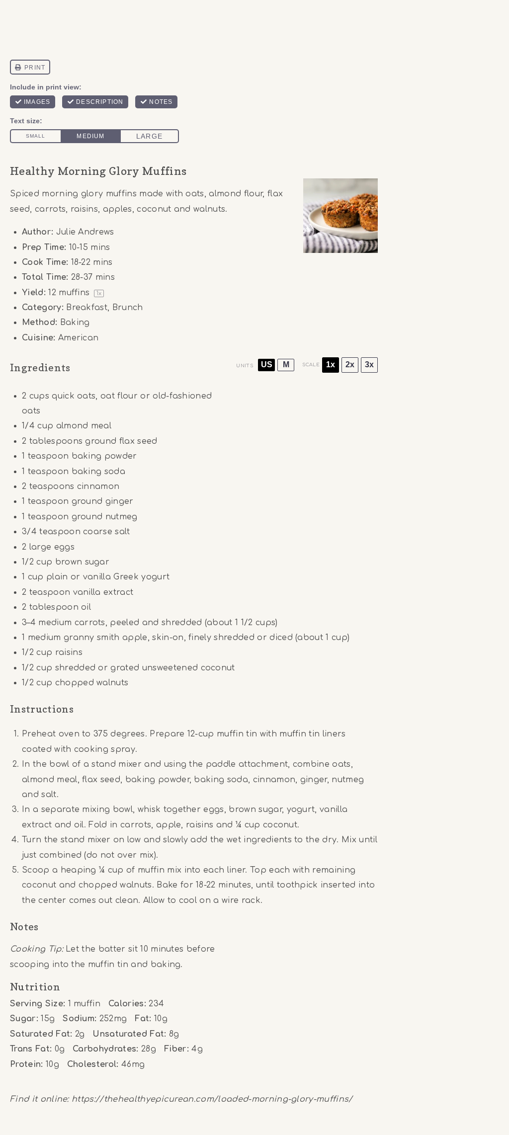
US (266, 364)
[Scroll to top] (486, 1097)
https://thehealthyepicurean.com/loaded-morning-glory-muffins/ (212, 1099)
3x (369, 364)
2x (349, 364)
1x (330, 364)
